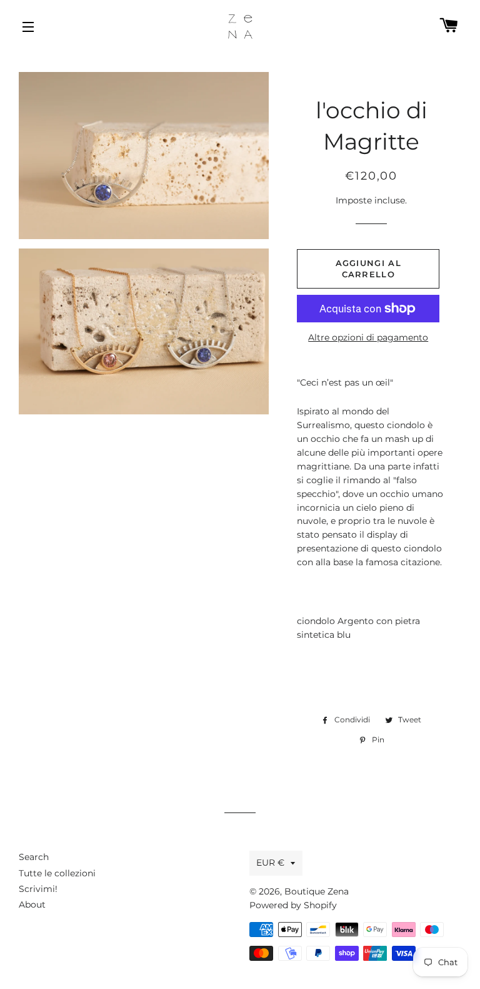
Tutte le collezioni (57, 873)
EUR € (270, 862)
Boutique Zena (316, 891)
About (32, 904)
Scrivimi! (38, 888)
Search (34, 857)
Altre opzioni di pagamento (368, 337)
